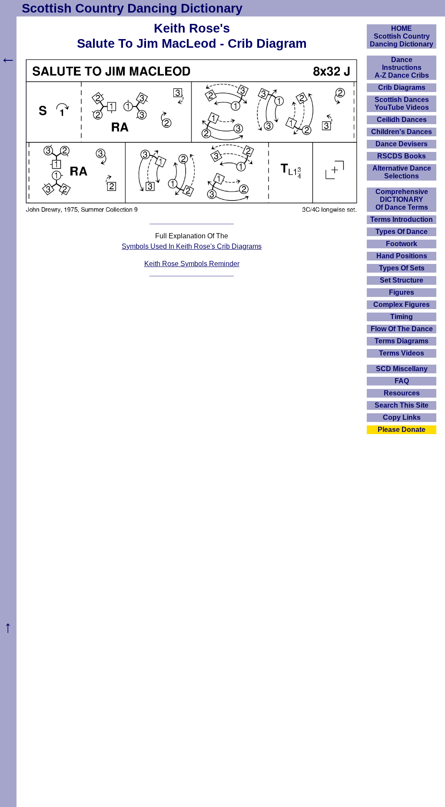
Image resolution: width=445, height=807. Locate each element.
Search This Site (401, 405)
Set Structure (401, 280)
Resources (402, 393)
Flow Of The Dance (402, 329)
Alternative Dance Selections (401, 172)
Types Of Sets (402, 268)
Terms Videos (401, 353)
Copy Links (402, 417)
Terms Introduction (401, 219)
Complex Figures (401, 304)
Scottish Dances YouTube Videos (402, 103)
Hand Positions (401, 256)
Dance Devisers (401, 144)
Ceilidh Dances (402, 119)
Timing (401, 316)
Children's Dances (401, 131)
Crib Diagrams (401, 87)
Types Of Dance (401, 231)
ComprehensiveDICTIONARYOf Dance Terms (401, 199)
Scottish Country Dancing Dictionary (132, 8)
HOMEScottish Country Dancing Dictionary (401, 36)
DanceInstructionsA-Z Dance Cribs (402, 67)
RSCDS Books (401, 156)
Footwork (401, 243)
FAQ (402, 381)
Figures (401, 292)
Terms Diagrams (401, 341)
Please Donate (401, 429)
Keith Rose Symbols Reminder (191, 263)
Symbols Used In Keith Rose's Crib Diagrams (192, 246)
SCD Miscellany (402, 368)
